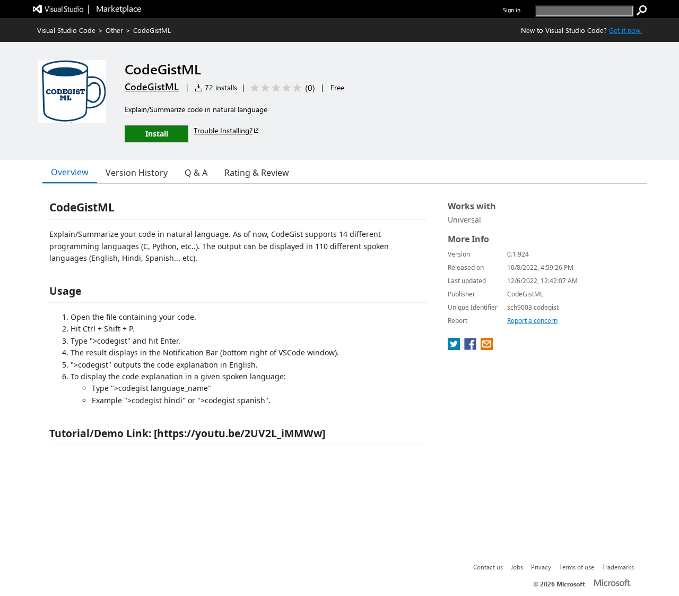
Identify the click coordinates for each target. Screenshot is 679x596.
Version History (137, 172)
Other (114, 30)
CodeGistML (152, 86)
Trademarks (618, 567)
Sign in (511, 10)
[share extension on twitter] (455, 347)
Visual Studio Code (66, 30)
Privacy (541, 567)
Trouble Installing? (223, 130)
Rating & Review (256, 172)
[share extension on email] (487, 347)
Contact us (488, 567)
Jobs (517, 567)
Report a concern (532, 320)
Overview (70, 172)
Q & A (196, 172)
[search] (642, 10)
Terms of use (576, 567)
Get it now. (625, 30)
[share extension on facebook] (471, 347)
